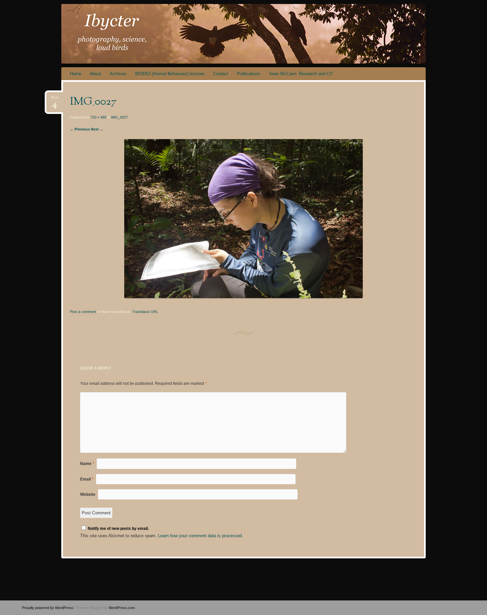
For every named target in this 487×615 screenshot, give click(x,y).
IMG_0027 (119, 117)
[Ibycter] (256, 34)
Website (87, 494)
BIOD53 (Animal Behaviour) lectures (170, 73)
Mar (55, 99)
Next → (97, 129)
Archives (118, 73)
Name (87, 463)
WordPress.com (122, 608)
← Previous (80, 129)
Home (75, 73)
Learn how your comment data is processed (200, 535)
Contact (220, 73)
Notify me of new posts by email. (118, 528)
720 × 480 (98, 117)
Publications (248, 73)
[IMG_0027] (243, 296)
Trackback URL (145, 312)
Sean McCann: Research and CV (301, 73)
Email (86, 479)
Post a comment (83, 312)
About (95, 73)
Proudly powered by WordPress (47, 608)
